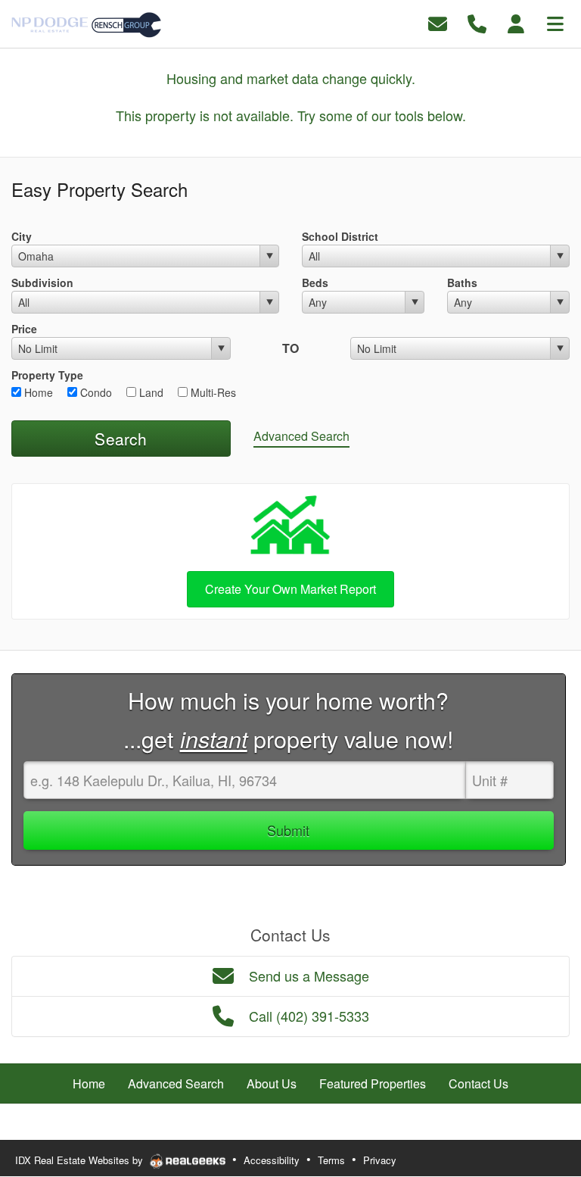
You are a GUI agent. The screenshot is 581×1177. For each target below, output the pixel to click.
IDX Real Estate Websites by (80, 1160)
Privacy (379, 1160)
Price (24, 328)
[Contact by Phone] (477, 22)
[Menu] (555, 22)
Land (149, 392)
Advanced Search (301, 436)
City (21, 236)
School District (340, 236)
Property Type (47, 374)
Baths (462, 282)
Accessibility (272, 1160)
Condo (94, 392)
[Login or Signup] (516, 22)
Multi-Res (212, 392)
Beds (315, 282)
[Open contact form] (437, 22)
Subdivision (42, 282)
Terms (331, 1160)
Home (37, 392)
